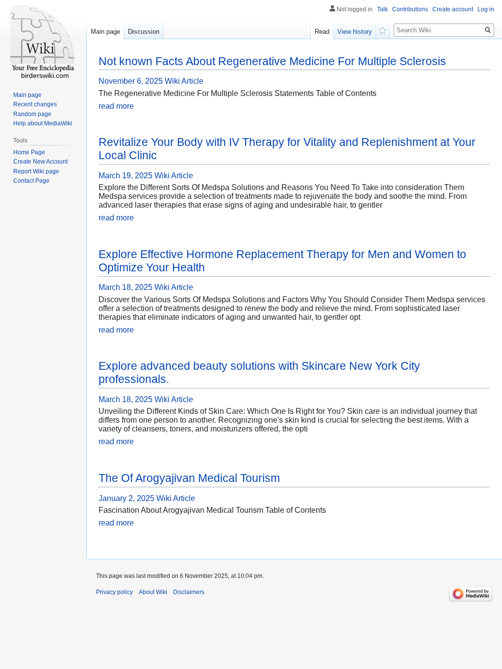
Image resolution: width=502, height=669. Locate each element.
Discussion (143, 31)
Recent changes (35, 104)
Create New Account (40, 161)
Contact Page (31, 180)
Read (322, 31)
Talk (382, 9)
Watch (383, 29)
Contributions (410, 9)
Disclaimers (188, 592)
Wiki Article (184, 81)
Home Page (29, 152)
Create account (452, 9)
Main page (105, 31)
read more (116, 106)
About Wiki (153, 592)
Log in (485, 9)
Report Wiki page (36, 171)
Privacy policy (114, 592)
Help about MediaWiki (42, 123)
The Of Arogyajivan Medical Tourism (189, 478)
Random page (32, 114)
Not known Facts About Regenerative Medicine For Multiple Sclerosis (272, 61)
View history (354, 31)
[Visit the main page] (43, 39)
